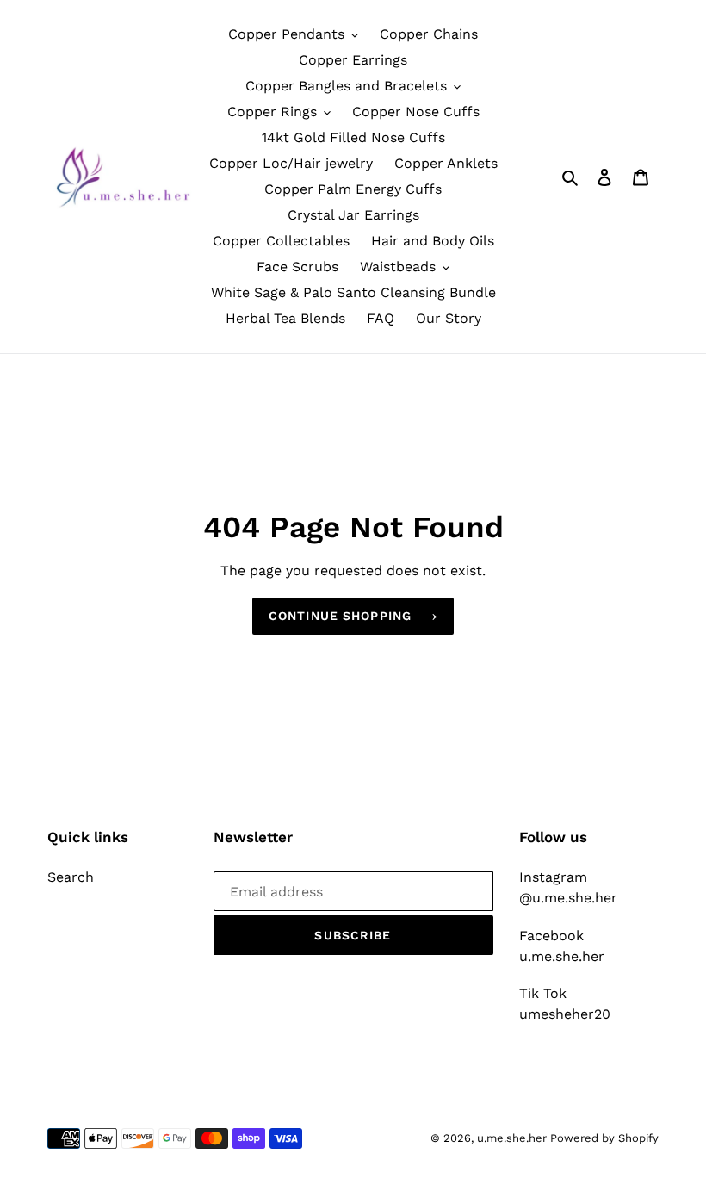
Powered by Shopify (604, 1138)
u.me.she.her (513, 1138)
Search (70, 877)
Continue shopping (340, 616)
